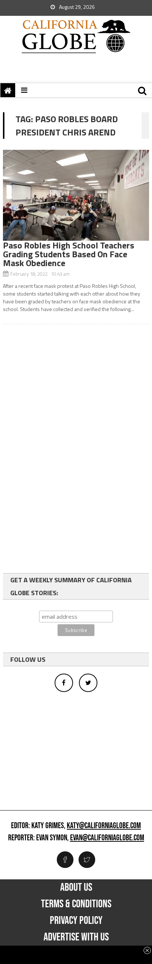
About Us (76, 887)
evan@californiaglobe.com (107, 838)
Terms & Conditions (76, 904)
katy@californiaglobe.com (104, 826)
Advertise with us (76, 937)
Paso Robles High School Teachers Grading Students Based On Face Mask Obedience (68, 254)
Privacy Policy (76, 920)
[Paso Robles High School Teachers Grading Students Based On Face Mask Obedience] (76, 195)
